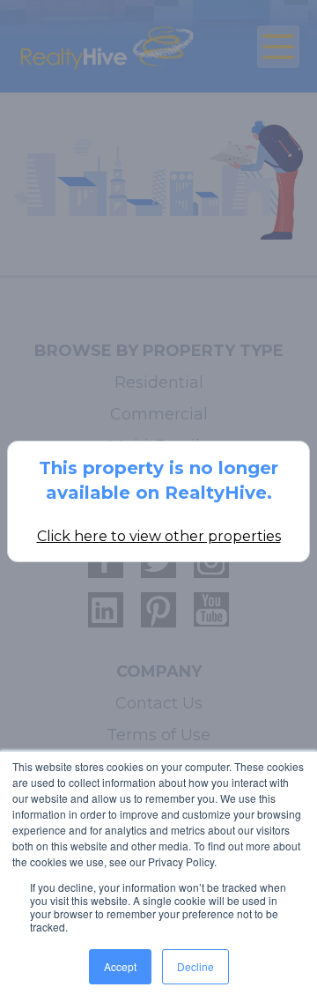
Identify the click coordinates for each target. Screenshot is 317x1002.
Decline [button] (195, 966)
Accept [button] (120, 966)
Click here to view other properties (159, 536)
